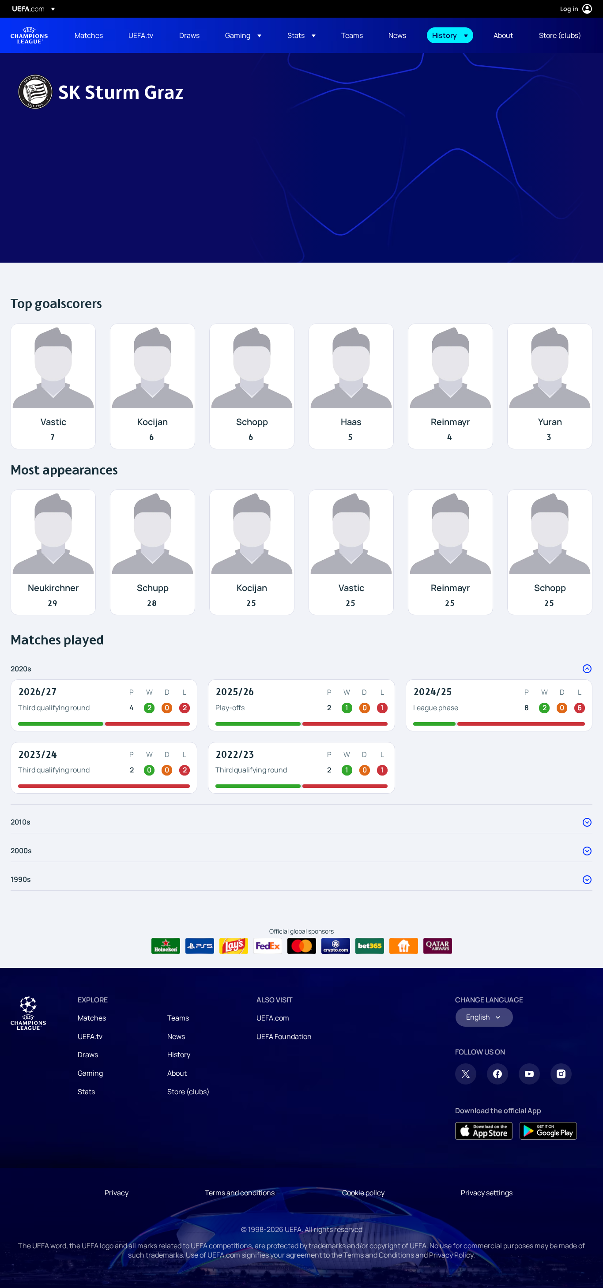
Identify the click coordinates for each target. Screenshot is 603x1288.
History (178, 1054)
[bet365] (369, 946)
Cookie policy (363, 1193)
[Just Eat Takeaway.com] (403, 946)
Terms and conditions (240, 1193)
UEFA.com (272, 1018)
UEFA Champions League (29, 35)
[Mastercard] (301, 946)
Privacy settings (487, 1193)
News (176, 1036)
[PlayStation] (199, 946)
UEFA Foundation (284, 1036)
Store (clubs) (188, 1091)
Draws (88, 1054)
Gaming (90, 1073)
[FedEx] (267, 946)
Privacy (116, 1193)
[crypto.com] (335, 946)
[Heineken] (165, 946)
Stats (86, 1091)
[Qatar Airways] (437, 946)
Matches (92, 1018)
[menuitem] (90, 35)
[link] (89, 35)
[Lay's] (233, 946)
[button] (243, 35)
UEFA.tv (90, 1036)
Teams (178, 1018)
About (177, 1073)
